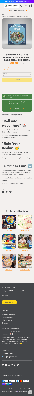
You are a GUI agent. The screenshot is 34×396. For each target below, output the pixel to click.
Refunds (8, 388)
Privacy (21, 388)
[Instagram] (9, 365)
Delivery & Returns (16, 115)
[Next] (32, 50)
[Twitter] (3, 365)
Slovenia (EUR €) (7, 375)
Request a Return (15, 388)
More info (17, 108)
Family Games (25, 250)
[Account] (26, 5)
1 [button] (12, 50)
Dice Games (8, 250)
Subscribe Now (9, 302)
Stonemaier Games (7, 68)
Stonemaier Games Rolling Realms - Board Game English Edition (15, 16)
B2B (29, 388)
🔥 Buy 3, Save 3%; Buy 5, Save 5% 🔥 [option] (17, 10)
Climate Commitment (7, 317)
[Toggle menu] (2, 6)
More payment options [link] (17, 89)
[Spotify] (18, 365)
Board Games (7, 70)
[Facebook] (6, 365)
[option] (17, 33)
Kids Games (8, 270)
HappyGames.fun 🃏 (14, 391)
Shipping (3, 388)
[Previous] (2, 50)
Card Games (25, 230)
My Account (5, 323)
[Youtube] (12, 365)
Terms (25, 388)
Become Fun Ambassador (8, 314)
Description (5, 115)
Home (3, 14)
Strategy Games (25, 270)
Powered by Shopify (23, 391)
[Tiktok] (15, 365)
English (18, 375)
